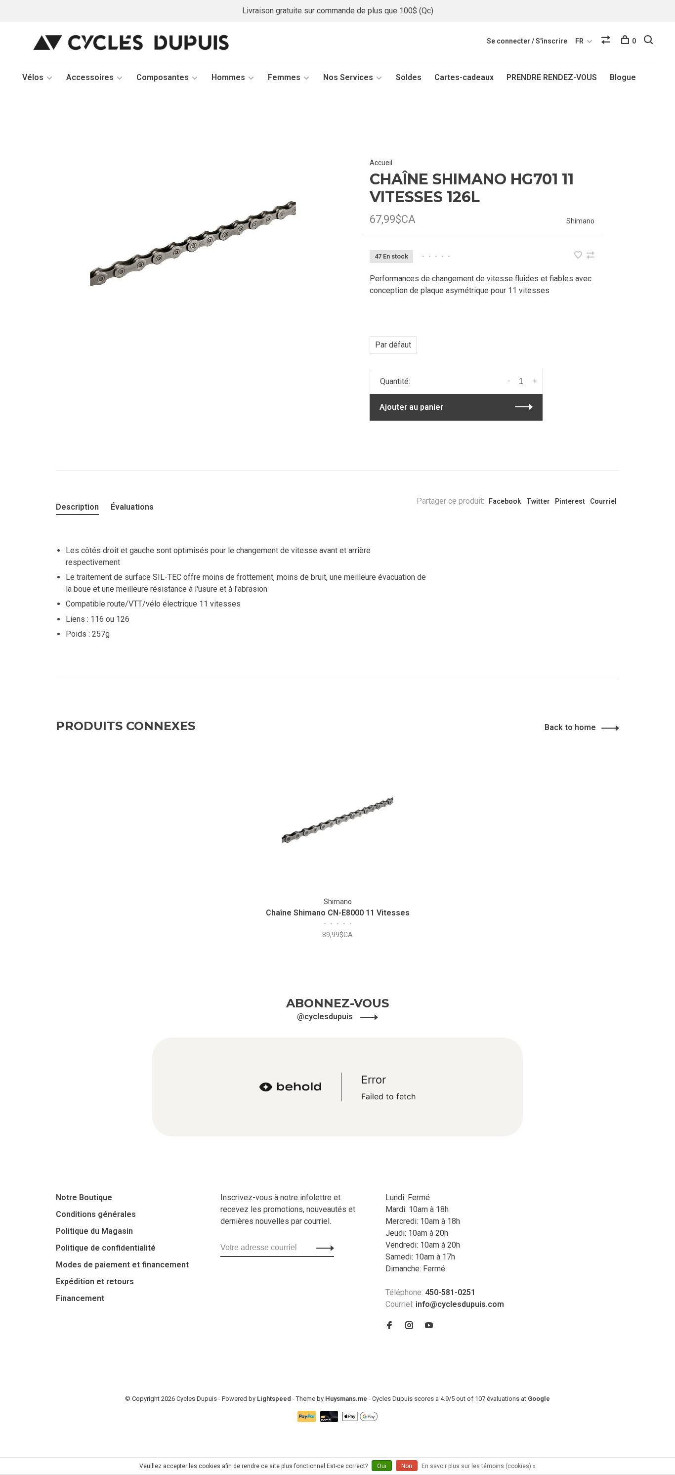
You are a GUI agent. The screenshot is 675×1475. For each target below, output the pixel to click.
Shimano (580, 221)
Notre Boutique (84, 1197)
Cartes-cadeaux (464, 77)
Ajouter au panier (411, 407)
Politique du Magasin (94, 1231)
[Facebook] (389, 1326)
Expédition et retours (95, 1281)
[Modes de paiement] (307, 1419)
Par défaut (393, 344)
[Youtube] (429, 1326)
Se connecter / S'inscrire (527, 41)
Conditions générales (96, 1214)
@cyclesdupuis (326, 1016)
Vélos (32, 77)
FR (579, 41)
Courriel (603, 501)
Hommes (228, 77)
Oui (381, 1466)
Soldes (409, 77)
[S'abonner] (322, 1247)
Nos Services (348, 77)
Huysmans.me (347, 1398)
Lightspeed (274, 1398)
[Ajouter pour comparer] (590, 255)
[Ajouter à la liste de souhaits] (579, 255)
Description (77, 507)
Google (539, 1398)
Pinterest (570, 501)
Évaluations (132, 507)
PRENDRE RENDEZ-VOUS (551, 77)
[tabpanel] (193, 243)
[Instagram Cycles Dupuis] (409, 1326)
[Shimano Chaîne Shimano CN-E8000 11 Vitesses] (337, 820)
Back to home (570, 727)
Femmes (284, 77)
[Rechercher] (649, 41)
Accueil (381, 163)
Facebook (505, 501)
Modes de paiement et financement (122, 1264)
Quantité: (395, 381)
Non (406, 1466)
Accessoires (90, 77)
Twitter (538, 501)
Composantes (162, 77)
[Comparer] (607, 41)
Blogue (623, 77)
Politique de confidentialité (106, 1248)
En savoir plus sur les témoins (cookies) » (479, 1466)
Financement (80, 1298)
